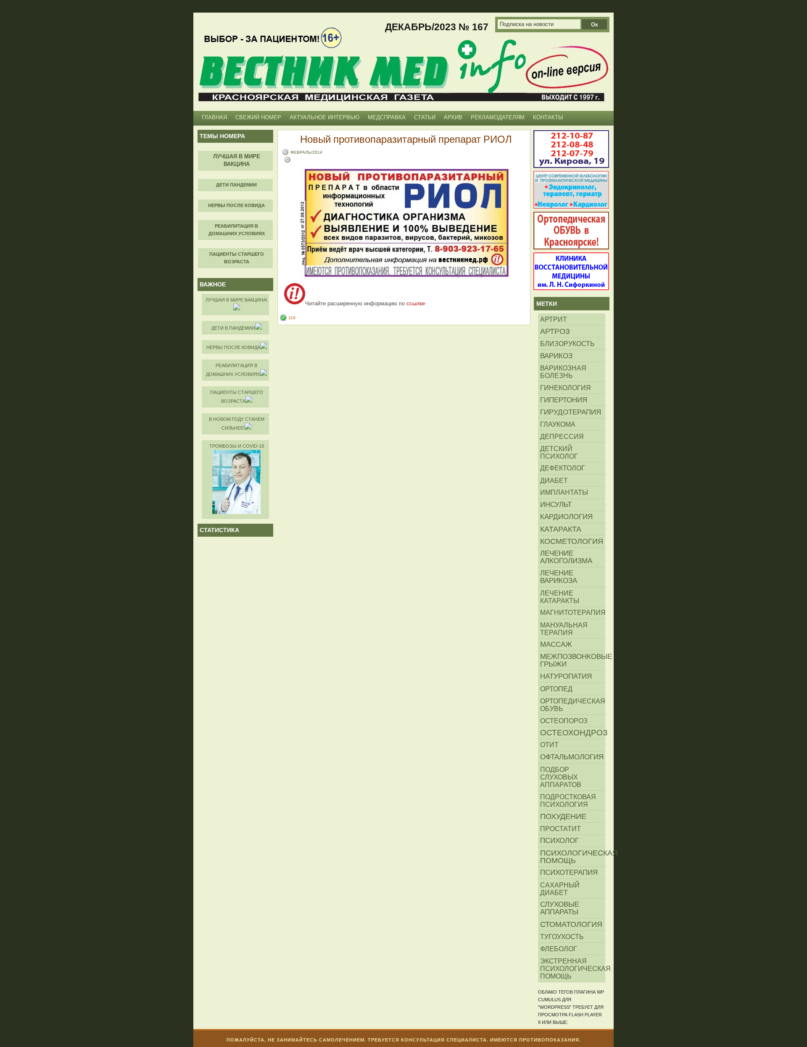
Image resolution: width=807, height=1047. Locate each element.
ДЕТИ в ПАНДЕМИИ (233, 328)
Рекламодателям (498, 117)
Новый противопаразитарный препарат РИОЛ (406, 139)
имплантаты (564, 492)
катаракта (560, 529)
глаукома (557, 424)
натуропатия (566, 676)
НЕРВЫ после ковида (233, 347)
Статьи (424, 117)
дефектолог (562, 468)
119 (291, 317)
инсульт (556, 505)
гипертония (563, 400)
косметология (571, 541)
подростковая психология (568, 800)
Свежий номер (258, 117)
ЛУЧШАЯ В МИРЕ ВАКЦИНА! (236, 299)
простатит (560, 828)
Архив (453, 117)
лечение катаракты (559, 596)
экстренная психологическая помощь (572, 968)
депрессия (562, 436)
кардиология (566, 517)
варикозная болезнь (563, 371)
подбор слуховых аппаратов (560, 777)
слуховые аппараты (559, 908)
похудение (563, 816)
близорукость (567, 343)
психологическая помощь (572, 857)
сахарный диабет (560, 888)
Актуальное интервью (324, 117)
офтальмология (572, 757)
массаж (556, 644)
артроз (555, 331)
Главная (214, 117)
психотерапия (569, 872)
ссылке (415, 303)
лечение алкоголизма (566, 557)
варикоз (556, 356)
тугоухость (562, 936)
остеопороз (564, 720)
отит (549, 744)
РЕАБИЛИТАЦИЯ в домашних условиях (233, 370)
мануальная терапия (564, 628)
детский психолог (559, 452)
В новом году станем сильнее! (236, 423)
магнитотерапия (572, 612)
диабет (554, 480)
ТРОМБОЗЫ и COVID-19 (236, 446)
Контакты (548, 117)
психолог (559, 841)
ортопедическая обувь (572, 704)
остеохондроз (572, 732)
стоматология (571, 924)
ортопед (556, 689)
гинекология (565, 387)
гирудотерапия (570, 412)
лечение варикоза (558, 577)
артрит (553, 319)
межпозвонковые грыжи (572, 660)
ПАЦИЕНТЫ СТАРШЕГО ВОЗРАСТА (236, 397)
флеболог (558, 949)
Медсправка (387, 117)
